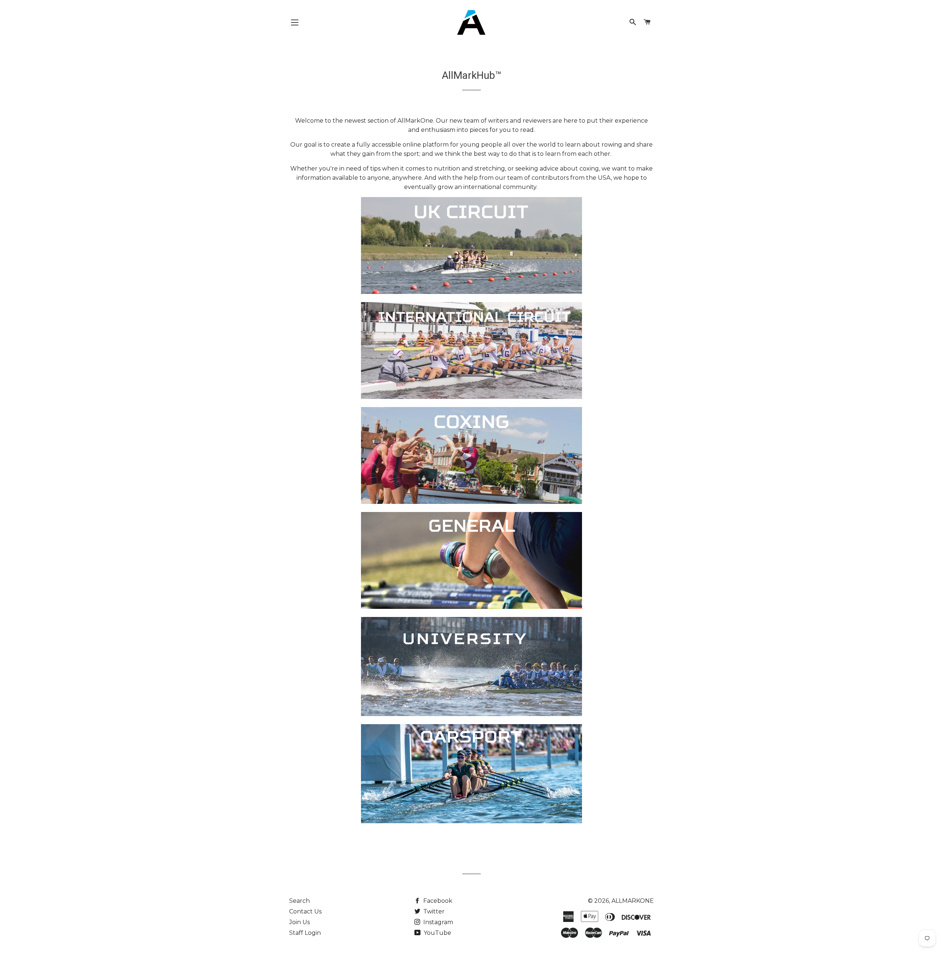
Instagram (437, 922)
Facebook (437, 900)
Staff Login (305, 932)
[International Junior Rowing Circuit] (471, 396)
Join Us (299, 922)
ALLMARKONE (632, 900)
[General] (471, 606)
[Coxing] (471, 501)
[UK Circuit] (471, 291)
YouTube (436, 932)
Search (299, 900)
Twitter (433, 911)
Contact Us (305, 911)
